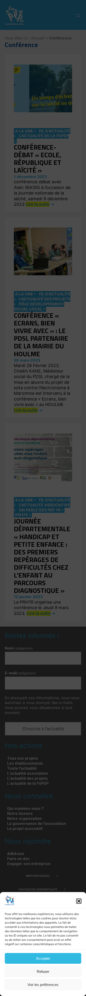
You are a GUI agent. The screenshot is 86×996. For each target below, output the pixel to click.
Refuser (43, 971)
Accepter (43, 958)
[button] (78, 901)
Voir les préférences (43, 985)
